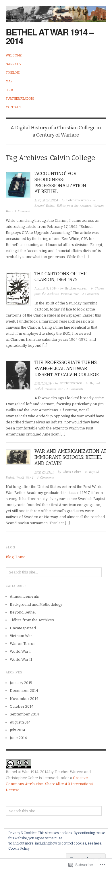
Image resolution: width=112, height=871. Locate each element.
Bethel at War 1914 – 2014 (49, 36)
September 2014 (24, 714)
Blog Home (16, 557)
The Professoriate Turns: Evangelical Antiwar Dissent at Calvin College (66, 368)
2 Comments (90, 293)
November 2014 (24, 698)
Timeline (13, 73)
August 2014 (20, 722)
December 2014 (24, 690)
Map (9, 81)
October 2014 (22, 706)
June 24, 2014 (44, 472)
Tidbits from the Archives (74, 205)
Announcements (24, 596)
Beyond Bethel (44, 205)
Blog (10, 90)
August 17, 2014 (46, 200)
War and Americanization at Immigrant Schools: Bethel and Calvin (70, 457)
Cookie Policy (19, 849)
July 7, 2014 (42, 383)
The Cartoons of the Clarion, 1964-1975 (60, 277)
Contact (13, 107)
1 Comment (22, 211)
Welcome (14, 55)
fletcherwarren (77, 200)
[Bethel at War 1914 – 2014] (56, 10)
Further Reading (20, 99)
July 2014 (17, 730)
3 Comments (45, 477)
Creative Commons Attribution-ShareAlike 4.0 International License (50, 784)
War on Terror (22, 643)
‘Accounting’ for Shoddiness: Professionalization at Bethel (60, 182)
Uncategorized (23, 628)
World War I (24, 477)
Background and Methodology (36, 604)
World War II (21, 659)
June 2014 (18, 738)
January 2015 (21, 683)
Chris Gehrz (72, 472)
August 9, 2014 (45, 288)
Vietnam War (69, 293)
